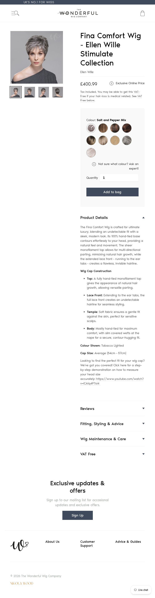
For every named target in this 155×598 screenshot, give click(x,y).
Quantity (92, 178)
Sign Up (78, 515)
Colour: (106, 120)
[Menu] (15, 13)
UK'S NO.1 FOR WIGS (39, 2)
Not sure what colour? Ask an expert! (118, 166)
